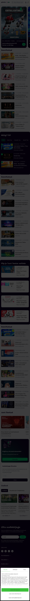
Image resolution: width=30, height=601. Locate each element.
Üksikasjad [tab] (15, 569)
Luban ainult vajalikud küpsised (15, 597)
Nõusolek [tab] (5, 569)
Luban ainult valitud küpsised (15, 593)
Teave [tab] (24, 569)
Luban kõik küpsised (15, 590)
